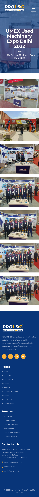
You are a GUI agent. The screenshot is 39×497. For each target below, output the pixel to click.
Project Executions (10, 391)
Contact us (7, 399)
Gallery (6, 395)
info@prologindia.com (13, 462)
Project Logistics (10, 436)
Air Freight (8, 416)
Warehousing (9, 428)
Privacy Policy (8, 403)
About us (7, 376)
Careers (6, 383)
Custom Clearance (11, 424)
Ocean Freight (9, 420)
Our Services (8, 380)
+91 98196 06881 (9, 467)
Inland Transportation (12, 432)
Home (19, 51)
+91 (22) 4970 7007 (11, 471)
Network (6, 387)
